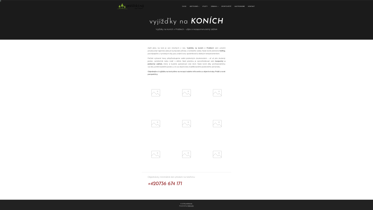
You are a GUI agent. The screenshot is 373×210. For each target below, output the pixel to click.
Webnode (190, 206)
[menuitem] (184, 6)
